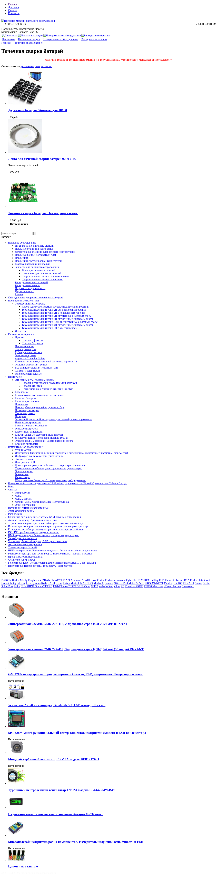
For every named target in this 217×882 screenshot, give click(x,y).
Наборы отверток (32, 385)
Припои (19, 337)
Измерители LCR (25, 462)
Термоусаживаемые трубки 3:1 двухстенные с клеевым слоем (57, 318)
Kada (44, 583)
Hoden (16, 580)
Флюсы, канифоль (25, 349)
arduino (77, 580)
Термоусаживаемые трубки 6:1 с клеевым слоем (49, 328)
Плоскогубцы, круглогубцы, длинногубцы (39, 407)
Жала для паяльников (27, 285)
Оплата (12, 10)
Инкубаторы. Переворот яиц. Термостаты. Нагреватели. (40, 565)
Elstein (178, 580)
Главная (12, 4)
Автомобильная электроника (25, 544)
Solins (17, 586)
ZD (122, 586)
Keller (59, 583)
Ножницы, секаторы (27, 410)
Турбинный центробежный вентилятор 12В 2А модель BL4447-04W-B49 (61, 790)
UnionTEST (68, 586)
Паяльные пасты (24, 346)
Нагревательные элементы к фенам (42, 279)
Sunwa (39, 586)
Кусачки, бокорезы (25, 398)
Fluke (201, 580)
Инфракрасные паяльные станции (34, 245)
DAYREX (144, 580)
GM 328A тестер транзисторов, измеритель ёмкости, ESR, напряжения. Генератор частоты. (75, 674)
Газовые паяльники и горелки (32, 263)
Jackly (13, 583)
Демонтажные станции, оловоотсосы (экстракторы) (45, 251)
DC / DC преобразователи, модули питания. (33, 532)
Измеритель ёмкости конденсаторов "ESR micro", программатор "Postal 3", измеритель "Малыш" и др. (67, 483)
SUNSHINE (28, 586)
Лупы (18, 495)
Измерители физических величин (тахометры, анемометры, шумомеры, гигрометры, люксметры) (71, 452)
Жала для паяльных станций (31, 282)
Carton (100, 580)
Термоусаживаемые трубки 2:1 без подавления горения (54, 309)
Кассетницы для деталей (29, 431)
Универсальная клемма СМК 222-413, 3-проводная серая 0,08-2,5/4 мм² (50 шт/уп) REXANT (76, 649)
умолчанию (27, 66)
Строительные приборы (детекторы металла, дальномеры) (48, 468)
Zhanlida (130, 586)
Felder (193, 580)
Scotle (206, 583)
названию (46, 66)
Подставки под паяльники (30, 288)
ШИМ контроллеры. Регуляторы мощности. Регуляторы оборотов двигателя (52, 550)
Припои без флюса (32, 343)
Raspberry (33, 580)
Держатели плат (24, 291)
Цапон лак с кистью (23, 866)
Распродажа (15, 513)
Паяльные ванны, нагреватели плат (35, 254)
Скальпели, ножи (25, 413)
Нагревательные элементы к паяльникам (45, 276)
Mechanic (99, 583)
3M (53, 580)
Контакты (13, 13)
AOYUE (60, 580)
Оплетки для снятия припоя (31, 364)
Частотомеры (22, 477)
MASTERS (86, 583)
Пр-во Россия (173, 586)
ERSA (185, 580)
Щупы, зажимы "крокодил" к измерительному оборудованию (50, 480)
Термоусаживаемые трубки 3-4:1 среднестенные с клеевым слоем (59, 321)
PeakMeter (129, 583)
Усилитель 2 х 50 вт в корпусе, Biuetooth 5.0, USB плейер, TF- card (56, 705)
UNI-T (57, 586)
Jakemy (21, 583)
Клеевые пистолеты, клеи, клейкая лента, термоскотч (46, 361)
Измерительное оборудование (60, 39)
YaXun (109, 586)
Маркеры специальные (28, 373)
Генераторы (21, 474)
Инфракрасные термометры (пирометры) (39, 456)
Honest (5, 583)
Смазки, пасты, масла (27, 370)
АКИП (139, 586)
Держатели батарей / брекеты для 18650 (37, 110)
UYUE (79, 586)
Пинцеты (20, 416)
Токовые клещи (24, 459)
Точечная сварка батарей (29, 42)
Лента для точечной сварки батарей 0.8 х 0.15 (42, 159)
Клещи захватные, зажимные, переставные (40, 395)
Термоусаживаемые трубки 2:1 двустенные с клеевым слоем (56, 315)
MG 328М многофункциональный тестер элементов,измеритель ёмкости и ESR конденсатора (77, 732)
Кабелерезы (21, 392)
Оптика (12, 489)
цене (37, 66)
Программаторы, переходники (25, 556)
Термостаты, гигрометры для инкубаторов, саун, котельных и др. (46, 523)
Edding (154, 580)
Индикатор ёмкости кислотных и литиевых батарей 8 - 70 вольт (55, 814)
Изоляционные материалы (23, 300)
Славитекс (188, 586)
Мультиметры (23, 449)
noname (109, 583)
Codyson (110, 580)
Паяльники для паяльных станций (41, 273)
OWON (118, 583)
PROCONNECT (154, 583)
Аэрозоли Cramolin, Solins (30, 358)
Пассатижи (21, 404)
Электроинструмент (26, 428)
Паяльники (8, 39)
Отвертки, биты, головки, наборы (34, 379)
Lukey (66, 583)
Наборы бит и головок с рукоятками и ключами (49, 382)
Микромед (158, 586)
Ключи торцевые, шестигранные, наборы (39, 434)
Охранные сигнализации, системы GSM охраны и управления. (44, 517)
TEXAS (47, 586)
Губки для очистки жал (28, 352)
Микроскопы (22, 492)
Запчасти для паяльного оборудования (37, 267)
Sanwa (198, 583)
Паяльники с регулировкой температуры (38, 260)
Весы (11, 486)
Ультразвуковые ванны (21, 510)
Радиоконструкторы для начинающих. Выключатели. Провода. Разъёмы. (50, 553)
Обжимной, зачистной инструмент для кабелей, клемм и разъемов (53, 419)
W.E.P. (94, 586)
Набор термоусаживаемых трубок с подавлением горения (55, 306)
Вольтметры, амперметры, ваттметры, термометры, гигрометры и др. (48, 526)
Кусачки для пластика (27, 401)
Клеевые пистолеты (26, 443)
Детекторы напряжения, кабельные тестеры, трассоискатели (50, 465)
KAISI (51, 583)
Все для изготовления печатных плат (36, 367)
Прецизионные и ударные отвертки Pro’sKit (47, 388)
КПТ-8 (148, 586)
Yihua (117, 586)
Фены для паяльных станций (38, 270)
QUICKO (176, 583)
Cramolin (120, 580)
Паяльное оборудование (22, 242)
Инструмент (15, 376)
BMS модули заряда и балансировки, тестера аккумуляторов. (43, 535)
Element (169, 580)
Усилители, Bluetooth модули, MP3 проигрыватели (37, 541)
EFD (161, 580)
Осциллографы (24, 471)
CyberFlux (132, 580)
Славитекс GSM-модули (22, 559)
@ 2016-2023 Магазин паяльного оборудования (28, 872)
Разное (19, 294)
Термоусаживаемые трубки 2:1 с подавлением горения (53, 312)
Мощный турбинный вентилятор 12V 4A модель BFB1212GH (53, 759)
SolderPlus (7, 586)
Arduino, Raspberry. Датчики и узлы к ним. (32, 520)
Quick (167, 583)
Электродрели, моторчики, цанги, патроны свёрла (44, 440)
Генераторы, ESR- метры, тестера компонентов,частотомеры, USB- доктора (52, 562)
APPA (68, 580)
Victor (87, 586)
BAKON (6, 580)
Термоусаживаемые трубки (30, 303)
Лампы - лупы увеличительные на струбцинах (42, 501)
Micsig (24, 580)
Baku (93, 580)
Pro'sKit (139, 583)
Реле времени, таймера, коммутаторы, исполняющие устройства (45, 529)
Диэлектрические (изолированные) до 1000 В (41, 437)
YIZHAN (45, 580)
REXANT (188, 583)
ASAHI (86, 580)
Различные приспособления (31, 425)
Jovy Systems (33, 583)
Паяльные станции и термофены (34, 248)
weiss (102, 586)
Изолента (20, 331)
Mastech (75, 583)
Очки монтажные (25, 504)
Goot (207, 580)
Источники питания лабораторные (28, 507)
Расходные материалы (94, 39)
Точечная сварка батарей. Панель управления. (43, 213)
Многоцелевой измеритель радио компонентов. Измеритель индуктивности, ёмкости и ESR (75, 842)
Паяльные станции (29, 39)
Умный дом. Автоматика (22, 538)
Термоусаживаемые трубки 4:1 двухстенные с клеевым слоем (57, 324)
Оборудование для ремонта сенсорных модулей (35, 297)
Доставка (13, 7)
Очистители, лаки (25, 355)
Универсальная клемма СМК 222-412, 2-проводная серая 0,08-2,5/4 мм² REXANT (68, 624)
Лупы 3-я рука (23, 498)
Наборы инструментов (28, 422)
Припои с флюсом (32, 340)
